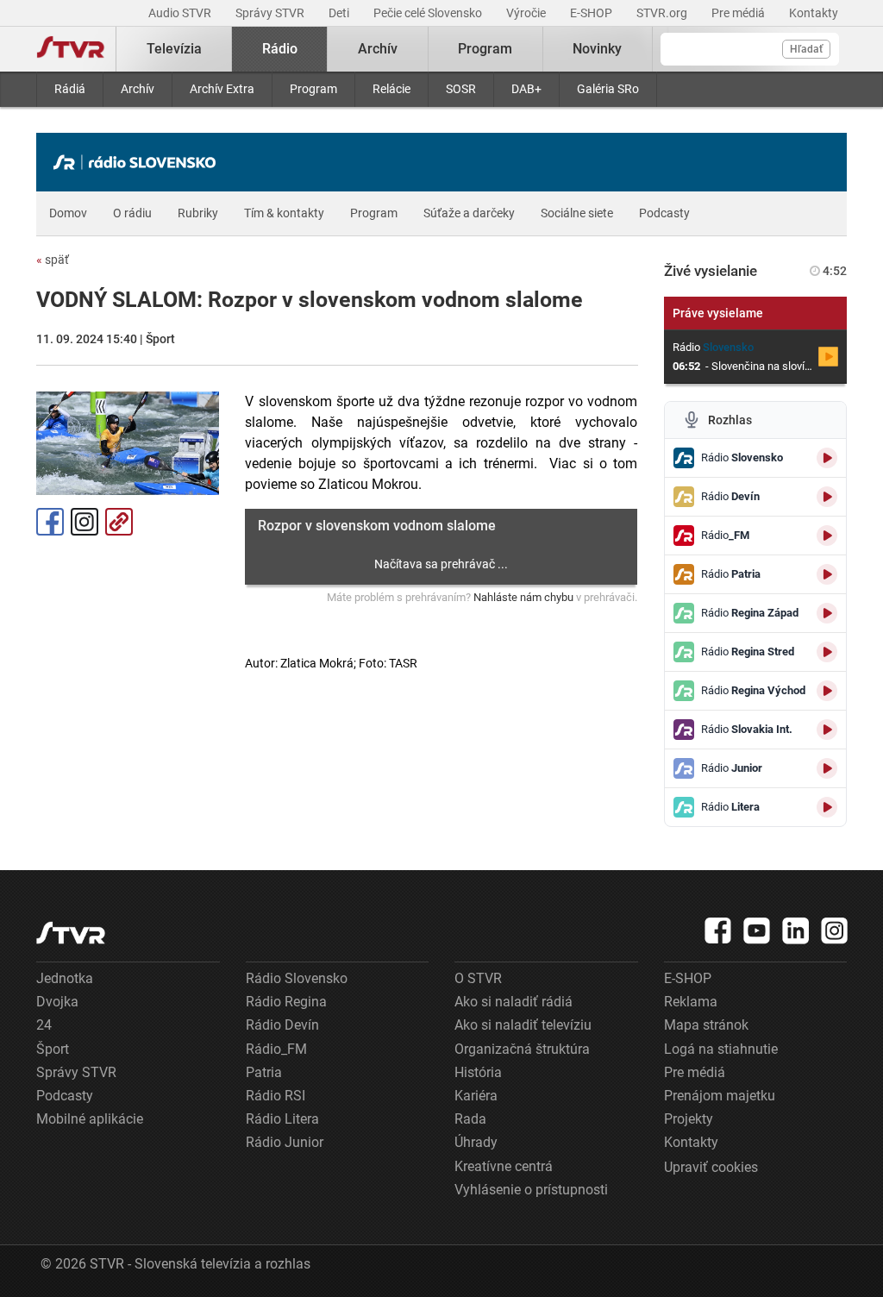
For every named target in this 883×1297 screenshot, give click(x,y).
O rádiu (132, 213)
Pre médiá (739, 13)
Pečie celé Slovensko (429, 13)
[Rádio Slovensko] (138, 162)
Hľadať (806, 49)
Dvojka (57, 1001)
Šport (52, 1049)
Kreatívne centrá (503, 1166)
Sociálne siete (577, 213)
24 (44, 1025)
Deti (340, 13)
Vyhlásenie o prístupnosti (531, 1189)
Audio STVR (181, 13)
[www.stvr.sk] (70, 932)
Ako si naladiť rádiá (513, 1001)
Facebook (50, 522)
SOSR (461, 89)
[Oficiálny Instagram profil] (834, 930)
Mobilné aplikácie (89, 1119)
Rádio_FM (276, 1049)
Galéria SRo (608, 89)
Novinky (597, 49)
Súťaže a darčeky (469, 213)
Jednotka (64, 978)
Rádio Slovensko (297, 978)
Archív (137, 89)
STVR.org (663, 13)
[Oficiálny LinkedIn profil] (796, 930)
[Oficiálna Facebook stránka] (718, 930)
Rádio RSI (275, 1095)
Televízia (174, 49)
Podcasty (664, 213)
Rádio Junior (284, 1142)
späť (52, 259)
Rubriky (198, 213)
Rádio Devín (282, 1025)
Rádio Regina (286, 1001)
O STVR (478, 978)
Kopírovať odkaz (119, 522)
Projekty (688, 1119)
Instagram (84, 522)
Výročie (527, 13)
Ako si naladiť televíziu (523, 1025)
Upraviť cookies (711, 1167)
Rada (470, 1119)
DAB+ (526, 89)
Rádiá (69, 89)
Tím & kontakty (284, 213)
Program (313, 89)
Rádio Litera (282, 1119)
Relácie (391, 89)
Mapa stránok (706, 1025)
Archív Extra (222, 89)
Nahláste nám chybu (523, 597)
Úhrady (476, 1142)
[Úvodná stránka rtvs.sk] (70, 49)
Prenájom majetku (719, 1095)
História (478, 1072)
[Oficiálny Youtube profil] (757, 930)
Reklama (690, 1001)
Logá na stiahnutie (721, 1049)
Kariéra (476, 1095)
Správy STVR (271, 13)
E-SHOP (592, 13)
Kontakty (813, 13)
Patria (264, 1072)
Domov (68, 213)
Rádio (279, 49)
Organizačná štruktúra (522, 1049)
